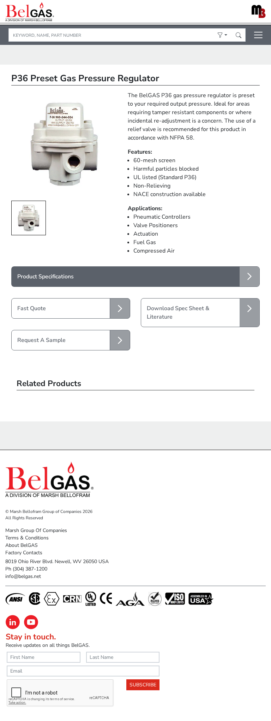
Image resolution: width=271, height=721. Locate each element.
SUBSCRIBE (143, 684)
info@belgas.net (23, 576)
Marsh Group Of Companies (36, 530)
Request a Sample (41, 340)
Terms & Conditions (27, 537)
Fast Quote (31, 308)
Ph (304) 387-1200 (26, 569)
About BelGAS (21, 545)
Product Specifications (45, 276)
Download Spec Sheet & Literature (178, 313)
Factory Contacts (23, 552)
